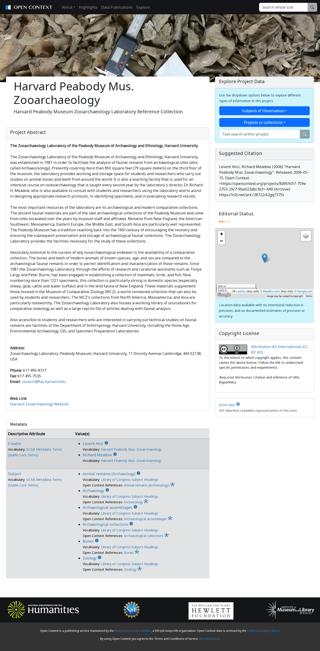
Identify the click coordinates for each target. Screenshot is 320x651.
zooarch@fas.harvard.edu (44, 381)
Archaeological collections (108, 524)
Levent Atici (95, 443)
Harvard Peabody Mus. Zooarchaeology (131, 449)
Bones (91, 541)
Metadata (18, 424)
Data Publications (117, 7)
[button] (265, 258)
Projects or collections (263, 122)
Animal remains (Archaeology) (112, 473)
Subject (14, 473)
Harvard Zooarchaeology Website (39, 404)
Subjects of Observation (263, 110)
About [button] (67, 7)
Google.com (305, 291)
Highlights (88, 7)
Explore (143, 7)
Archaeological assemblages (110, 507)
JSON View (229, 405)
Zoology (92, 558)
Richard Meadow (100, 454)
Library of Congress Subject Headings (129, 479)
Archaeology (96, 490)
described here (209, 639)
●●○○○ (225, 221)
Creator (14, 443)
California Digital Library (263, 631)
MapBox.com (271, 291)
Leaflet (240, 291)
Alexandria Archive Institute (133, 631)
